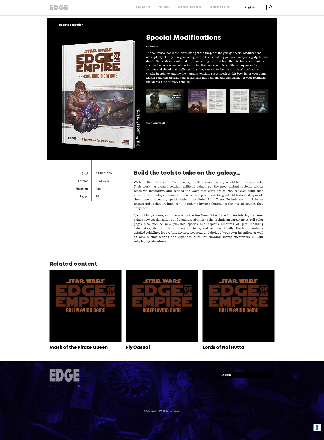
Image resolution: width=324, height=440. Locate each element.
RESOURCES (189, 7)
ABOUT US (219, 7)
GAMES (143, 7)
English (250, 8)
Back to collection (71, 25)
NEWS (164, 7)
